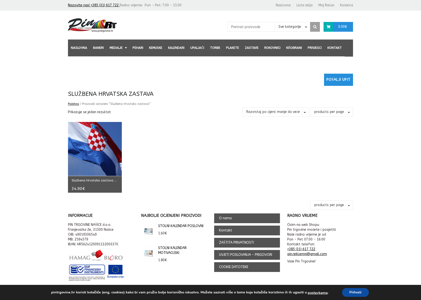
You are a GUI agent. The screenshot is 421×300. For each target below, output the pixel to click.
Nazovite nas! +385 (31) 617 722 (94, 5)
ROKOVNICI (272, 48)
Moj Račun (326, 5)
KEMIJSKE (155, 48)
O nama (225, 218)
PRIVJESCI (315, 48)
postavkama (318, 292)
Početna (73, 104)
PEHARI (138, 48)
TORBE (215, 48)
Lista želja (305, 5)
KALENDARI (176, 48)
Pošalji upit (338, 80)
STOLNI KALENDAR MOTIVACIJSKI (172, 250)
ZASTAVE (251, 48)
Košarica (346, 5)
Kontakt (334, 48)
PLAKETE (232, 48)
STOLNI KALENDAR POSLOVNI (180, 226)
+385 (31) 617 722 (301, 249)
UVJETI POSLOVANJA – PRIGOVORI (245, 255)
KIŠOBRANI (294, 48)
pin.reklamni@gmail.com (307, 254)
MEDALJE (116, 48)
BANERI (98, 48)
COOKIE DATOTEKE (233, 267)
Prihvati (355, 292)
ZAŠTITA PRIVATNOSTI (236, 242)
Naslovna (283, 5)
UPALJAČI (197, 48)
